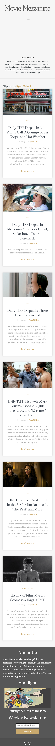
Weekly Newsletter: (27, 718)
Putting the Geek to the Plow (27, 711)
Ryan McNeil (23, 86)
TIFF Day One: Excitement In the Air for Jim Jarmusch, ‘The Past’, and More (27, 505)
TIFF (27, 121)
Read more (27, 171)
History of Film (27, 588)
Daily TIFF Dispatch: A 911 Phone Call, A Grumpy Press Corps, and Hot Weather (27, 132)
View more (27, 102)
